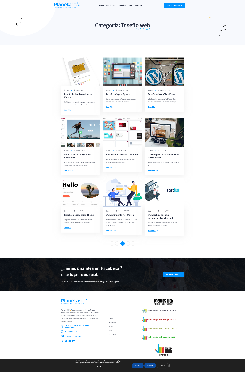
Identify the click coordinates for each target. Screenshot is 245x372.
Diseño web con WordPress (161, 94)
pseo (67, 90)
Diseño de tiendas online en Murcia (78, 96)
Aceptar (137, 365)
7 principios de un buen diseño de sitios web (163, 156)
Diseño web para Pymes (118, 94)
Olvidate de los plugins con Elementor (77, 156)
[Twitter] (66, 341)
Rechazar (150, 365)
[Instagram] (62, 341)
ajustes (99, 366)
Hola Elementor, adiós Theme (79, 215)
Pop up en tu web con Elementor (122, 154)
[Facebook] (69, 341)
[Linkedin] (73, 341)
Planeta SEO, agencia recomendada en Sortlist (160, 216)
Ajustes (162, 365)
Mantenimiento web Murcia (120, 215)
